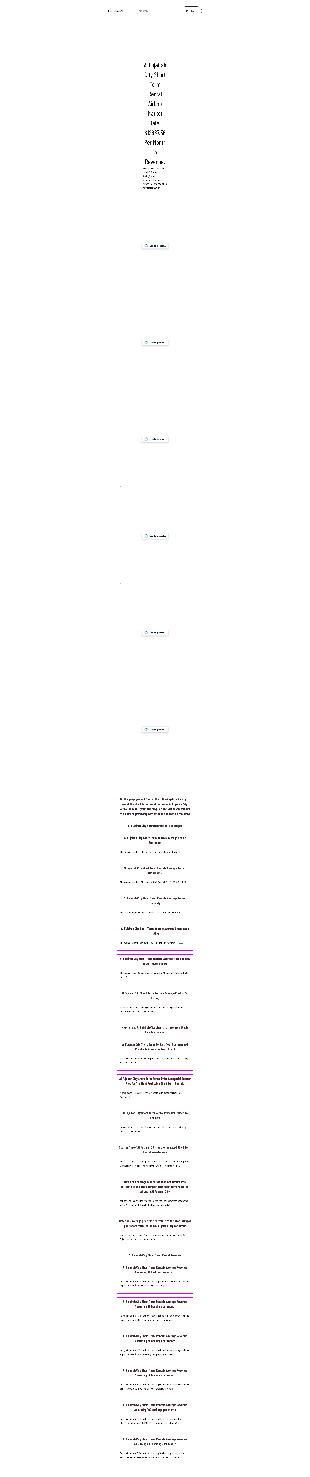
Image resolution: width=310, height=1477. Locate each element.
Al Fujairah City (149, 179)
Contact (191, 11)
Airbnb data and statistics (155, 183)
